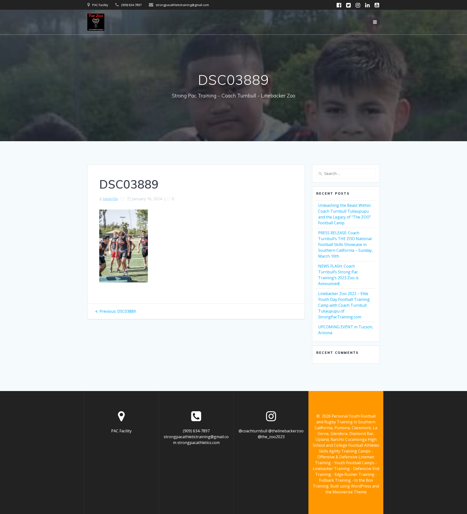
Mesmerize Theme (349, 492)
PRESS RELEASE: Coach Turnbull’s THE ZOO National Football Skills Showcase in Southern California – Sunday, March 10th (345, 244)
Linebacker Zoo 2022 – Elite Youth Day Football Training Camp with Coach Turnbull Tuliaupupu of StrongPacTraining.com (344, 305)
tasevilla (110, 198)
